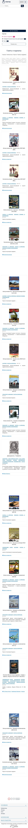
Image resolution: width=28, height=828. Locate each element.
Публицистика (17, 461)
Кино (6, 41)
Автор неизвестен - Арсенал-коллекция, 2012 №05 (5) (14, 511)
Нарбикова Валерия (16, 691)
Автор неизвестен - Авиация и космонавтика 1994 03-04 (14, 611)
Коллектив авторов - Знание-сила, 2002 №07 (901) (14, 180)
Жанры (3, 810)
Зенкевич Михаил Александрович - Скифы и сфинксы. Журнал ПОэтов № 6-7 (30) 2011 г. (14, 675)
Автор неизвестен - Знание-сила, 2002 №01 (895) (14, 149)
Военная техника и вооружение (10, 248)
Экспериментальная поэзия (17, 680)
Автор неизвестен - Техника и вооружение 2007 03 (14, 421)
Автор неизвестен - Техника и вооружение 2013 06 (14, 324)
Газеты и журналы (11, 86)
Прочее (15, 54)
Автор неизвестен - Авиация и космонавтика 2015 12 (14, 644)
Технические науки (7, 547)
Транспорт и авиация (8, 246)
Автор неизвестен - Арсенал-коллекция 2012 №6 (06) (14, 543)
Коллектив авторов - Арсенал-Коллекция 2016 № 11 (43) (14, 243)
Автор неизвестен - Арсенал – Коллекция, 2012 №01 (14, 210)
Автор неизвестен (7, 159)
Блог (2, 811)
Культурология (11, 682)
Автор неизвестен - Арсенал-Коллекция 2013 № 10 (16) (14, 292)
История (4, 682)
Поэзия (15, 460)
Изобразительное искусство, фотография (15, 38)
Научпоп (4, 86)
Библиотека (9, 54)
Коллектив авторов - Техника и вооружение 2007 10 (14, 114)
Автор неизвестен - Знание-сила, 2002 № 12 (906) (14, 359)
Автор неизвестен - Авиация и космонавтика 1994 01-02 (14, 729)
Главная (4, 54)
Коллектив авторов (7, 93)
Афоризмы (5, 458)
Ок (10, 826)
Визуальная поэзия (19, 679)
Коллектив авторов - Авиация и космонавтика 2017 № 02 (14, 763)
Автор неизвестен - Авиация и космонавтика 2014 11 (14, 390)
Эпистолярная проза (13, 458)
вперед (17, 798)
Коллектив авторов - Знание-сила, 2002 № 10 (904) (14, 83)
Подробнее (15, 826)
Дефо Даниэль (6, 473)
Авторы (3, 813)
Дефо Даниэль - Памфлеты (14, 455)
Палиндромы (5, 680)
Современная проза (7, 679)
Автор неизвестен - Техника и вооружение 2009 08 (14, 576)
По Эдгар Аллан (7, 691)
